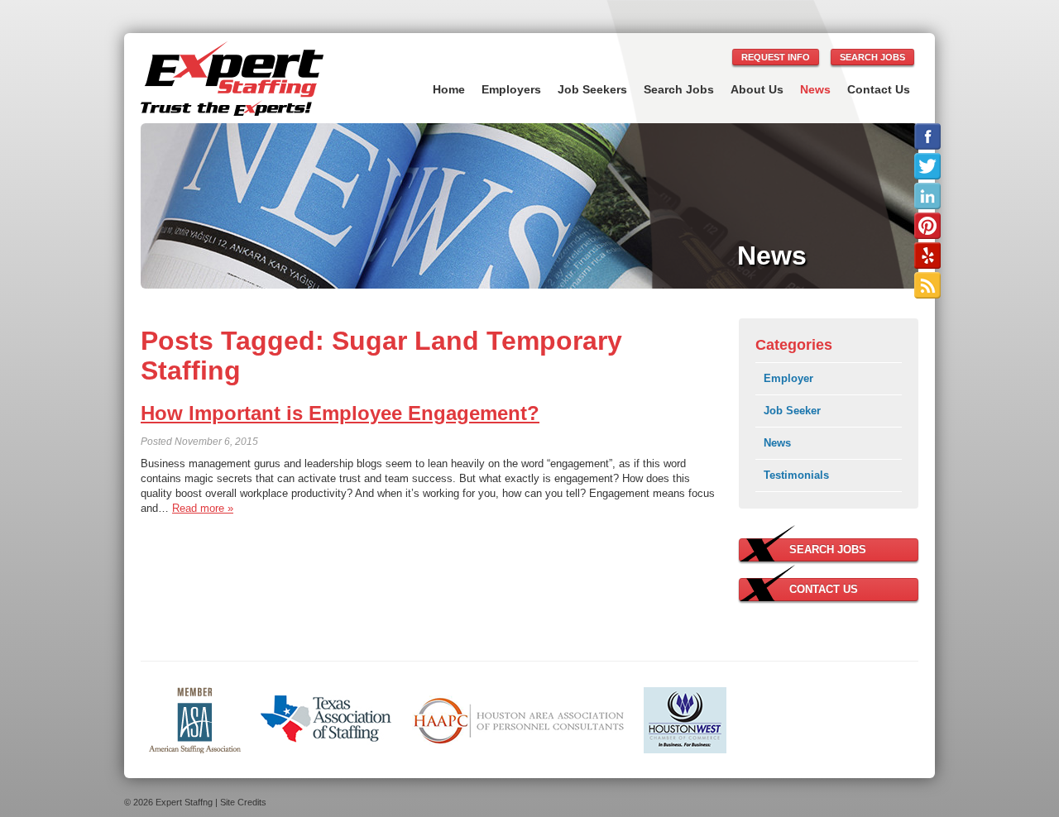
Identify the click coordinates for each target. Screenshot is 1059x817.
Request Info (775, 57)
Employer (788, 378)
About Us (757, 89)
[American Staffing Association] (195, 719)
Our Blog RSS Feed (927, 285)
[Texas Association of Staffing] (326, 719)
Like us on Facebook (927, 136)
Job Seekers (592, 89)
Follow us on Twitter (927, 166)
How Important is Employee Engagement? (340, 413)
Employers (511, 89)
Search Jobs (872, 57)
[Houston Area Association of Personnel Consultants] (518, 719)
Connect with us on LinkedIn (927, 196)
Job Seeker (792, 410)
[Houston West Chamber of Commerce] (685, 719)
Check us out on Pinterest (927, 226)
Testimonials (796, 475)
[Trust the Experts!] (232, 78)
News (815, 89)
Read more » (202, 508)
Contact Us (878, 89)
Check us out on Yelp (927, 255)
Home (449, 89)
